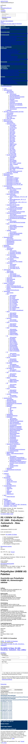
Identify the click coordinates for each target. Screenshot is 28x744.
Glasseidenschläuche (10, 78)
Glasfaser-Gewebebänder (14, 53)
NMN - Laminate (14, 164)
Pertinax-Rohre (13, 227)
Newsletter (9, 484)
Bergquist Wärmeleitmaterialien (14, 240)
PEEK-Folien (13, 136)
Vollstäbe (9, 230)
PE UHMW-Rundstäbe (15, 367)
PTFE (12, 63)
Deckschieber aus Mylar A (13, 177)
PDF (13, 563)
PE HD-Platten (13, 360)
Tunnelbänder (10, 59)
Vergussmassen (15, 75)
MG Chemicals (4, 68)
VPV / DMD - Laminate (15, 163)
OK (2, 739)
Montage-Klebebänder (6, 55)
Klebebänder (4, 48)
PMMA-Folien (13, 144)
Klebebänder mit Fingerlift (13, 60)
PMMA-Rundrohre (14, 380)
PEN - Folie (12, 169)
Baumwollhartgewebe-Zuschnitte (12, 41)
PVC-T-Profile (13, 306)
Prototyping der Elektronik (15, 72)
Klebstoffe (11, 71)
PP (18, 64)
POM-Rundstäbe (14, 333)
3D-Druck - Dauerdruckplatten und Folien (14, 111)
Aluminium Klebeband (12, 415)
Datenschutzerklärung (7, 679)
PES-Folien (12, 140)
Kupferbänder (16, 59)
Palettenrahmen (11, 80)
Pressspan (12, 159)
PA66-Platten (13, 340)
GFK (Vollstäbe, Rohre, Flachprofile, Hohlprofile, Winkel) (12, 40)
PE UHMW (9, 363)
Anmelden (4, 18)
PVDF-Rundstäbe (14, 392)
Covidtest (6, 471)
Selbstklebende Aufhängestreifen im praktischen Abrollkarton (18, 459)
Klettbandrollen (10, 56)
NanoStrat (9, 479)
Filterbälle (3, 78)
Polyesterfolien (13, 161)
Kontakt (8, 476)
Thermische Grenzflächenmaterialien (10, 74)
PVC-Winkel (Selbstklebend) (16, 310)
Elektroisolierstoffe (5, 28)
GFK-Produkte (7, 269)
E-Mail (3, 657)
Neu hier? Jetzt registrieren (7, 21)
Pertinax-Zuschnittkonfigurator (14, 286)
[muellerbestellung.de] (6, 8)
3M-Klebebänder (14, 419)
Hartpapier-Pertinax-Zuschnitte (14, 188)
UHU (11, 411)
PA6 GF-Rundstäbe (14, 349)
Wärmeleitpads (19, 33)
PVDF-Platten (13, 391)
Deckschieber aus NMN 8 (13, 181)
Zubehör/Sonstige (8, 398)
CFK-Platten (10, 263)
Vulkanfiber (12, 157)
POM (15, 63)
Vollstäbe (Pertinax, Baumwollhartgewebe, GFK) (12, 43)
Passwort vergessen (6, 17)
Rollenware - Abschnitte (12, 172)
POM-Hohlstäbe (13, 330)
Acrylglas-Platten (14, 396)
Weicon (11, 410)
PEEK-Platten (13, 314)
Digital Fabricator (11, 496)
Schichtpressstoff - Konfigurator (8, 36)
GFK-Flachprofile (11, 279)
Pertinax (11, 236)
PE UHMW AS (8, 64)
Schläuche (9, 110)
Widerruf (9, 492)
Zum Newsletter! (18, 689)
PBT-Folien (12, 133)
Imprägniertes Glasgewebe (16, 171)
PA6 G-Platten (13, 341)
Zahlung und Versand (12, 481)
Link (13, 738)
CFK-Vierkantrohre (11, 254)
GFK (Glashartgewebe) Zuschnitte (14, 36)
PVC (2, 63)
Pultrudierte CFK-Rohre (15, 253)
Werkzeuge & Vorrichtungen (6, 80)
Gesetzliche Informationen (10, 485)
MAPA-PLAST (7, 119)
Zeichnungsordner (14, 465)
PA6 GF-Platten (13, 342)
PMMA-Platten (13, 381)
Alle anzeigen (10, 91)
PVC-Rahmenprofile (14, 307)
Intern (5, 495)
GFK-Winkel (10, 280)
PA (17, 63)
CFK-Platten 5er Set (14, 267)
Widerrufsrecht (10, 493)
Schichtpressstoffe (5, 34)
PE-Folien (12, 134)
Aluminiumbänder (14, 440)
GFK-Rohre (12, 229)
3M (10, 408)
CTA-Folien (12, 126)
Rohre (8, 223)
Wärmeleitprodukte (5, 32)
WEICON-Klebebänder (12, 51)
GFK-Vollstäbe (10, 272)
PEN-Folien (12, 138)
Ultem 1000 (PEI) (11, 118)
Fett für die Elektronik (15, 98)
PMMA (16, 64)
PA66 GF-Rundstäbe (14, 350)
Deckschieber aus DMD (12, 179)
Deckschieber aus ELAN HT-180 (14, 184)
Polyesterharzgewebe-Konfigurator (18, 218)
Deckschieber (4, 67)
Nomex (11, 165)
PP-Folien (12, 146)
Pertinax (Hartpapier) (12, 115)
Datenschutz (9, 488)
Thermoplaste (4, 61)
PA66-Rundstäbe (14, 346)
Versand (13, 552)
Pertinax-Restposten (14, 192)
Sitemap (8, 483)
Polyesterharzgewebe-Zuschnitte (14, 209)
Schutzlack (10, 74)
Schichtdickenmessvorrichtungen (17, 449)
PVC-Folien (12, 152)
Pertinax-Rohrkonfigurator (13, 290)
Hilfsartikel (9, 468)
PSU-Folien (12, 149)
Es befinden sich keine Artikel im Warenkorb (11, 23)
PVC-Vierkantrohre (14, 299)
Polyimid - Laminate (14, 167)
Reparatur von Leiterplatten (16, 104)
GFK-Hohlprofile (11, 281)
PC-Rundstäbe (13, 356)
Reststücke (12, 42)
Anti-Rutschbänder (14, 442)
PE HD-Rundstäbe (14, 361)
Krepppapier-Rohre (5, 65)
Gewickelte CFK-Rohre (15, 252)
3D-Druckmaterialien (6, 69)
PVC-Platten (13, 296)
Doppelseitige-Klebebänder (16, 429)
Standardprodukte (8, 90)
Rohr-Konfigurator (20, 36)
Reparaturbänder (13, 441)
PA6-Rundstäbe (13, 345)
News (2, 84)
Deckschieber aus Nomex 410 (14, 183)
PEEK (4, 63)
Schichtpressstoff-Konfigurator (14, 213)
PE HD (21, 63)
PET (13, 64)
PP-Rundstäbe (13, 387)
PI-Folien (12, 142)
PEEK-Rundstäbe (14, 315)
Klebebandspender (14, 450)
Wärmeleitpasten (4, 33)
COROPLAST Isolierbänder (16, 421)
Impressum (9, 491)
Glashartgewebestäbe (15, 234)
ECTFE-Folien (13, 127)
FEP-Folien (12, 129)
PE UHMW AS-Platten (15, 371)
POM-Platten (13, 331)
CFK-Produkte (7, 246)
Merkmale (9, 563)
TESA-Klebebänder (5, 49)
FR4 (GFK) (9, 117)
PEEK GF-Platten (14, 317)
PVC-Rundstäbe (13, 300)
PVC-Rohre (12, 298)
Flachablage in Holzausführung (17, 457)
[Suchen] (15, 25)
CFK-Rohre (9, 249)
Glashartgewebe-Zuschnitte (13, 204)
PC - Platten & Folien (15, 354)
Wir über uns (10, 480)
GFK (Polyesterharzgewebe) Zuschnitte (9, 38)
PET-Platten (12, 375)
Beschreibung (4, 563)
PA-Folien (12, 130)
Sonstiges (3, 76)
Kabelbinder (10, 82)
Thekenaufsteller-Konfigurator (14, 469)
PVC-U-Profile (13, 303)
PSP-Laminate (13, 160)
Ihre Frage (4, 661)
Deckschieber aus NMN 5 (13, 180)
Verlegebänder (10, 57)
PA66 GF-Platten (14, 344)
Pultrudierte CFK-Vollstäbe (16, 261)
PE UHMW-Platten (14, 365)
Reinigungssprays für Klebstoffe (14, 403)
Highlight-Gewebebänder (16, 426)
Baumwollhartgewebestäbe (16, 233)
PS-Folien (12, 148)
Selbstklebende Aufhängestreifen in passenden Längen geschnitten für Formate (18, 463)
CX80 (5, 88)
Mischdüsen (12, 448)
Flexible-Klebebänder (15, 436)
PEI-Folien (12, 137)
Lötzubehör (6, 72)
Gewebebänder (10, 52)
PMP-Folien (12, 145)
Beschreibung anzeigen (6, 546)
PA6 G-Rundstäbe (14, 348)
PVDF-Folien (13, 153)
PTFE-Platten (13, 325)
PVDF (20, 64)
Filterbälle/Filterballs (11, 400)
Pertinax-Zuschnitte (14, 191)
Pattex (11, 413)
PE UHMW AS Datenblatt (11, 641)
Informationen (7, 477)
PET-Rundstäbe (13, 376)
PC (18, 63)
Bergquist (25, 33)
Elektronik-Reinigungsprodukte (18, 69)
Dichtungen (6, 245)
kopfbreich (6, 473)
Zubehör (12, 467)
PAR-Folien (12, 131)
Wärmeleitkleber (12, 33)
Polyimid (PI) (10, 114)
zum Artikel (3, 654)
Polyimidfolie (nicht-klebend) (16, 168)
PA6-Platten (12, 338)
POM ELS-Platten (14, 334)
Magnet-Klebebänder (15, 433)
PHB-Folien (12, 141)
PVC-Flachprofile (14, 302)
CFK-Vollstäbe (10, 259)
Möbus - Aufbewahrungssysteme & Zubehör (9, 82)
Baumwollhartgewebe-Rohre (16, 226)
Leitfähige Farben (14, 100)
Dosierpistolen (13, 446)
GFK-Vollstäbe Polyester (15, 276)
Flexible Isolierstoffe (14, 29)
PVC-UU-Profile (14, 304)
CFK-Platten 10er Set (15, 268)
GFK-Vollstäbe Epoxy (15, 275)
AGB (8, 489)
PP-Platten (12, 386)
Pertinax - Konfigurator (6, 47)
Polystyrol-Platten (14, 321)
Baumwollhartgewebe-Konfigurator (18, 215)
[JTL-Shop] (4, 742)
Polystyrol (8, 63)
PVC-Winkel (13, 309)
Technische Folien (5, 29)
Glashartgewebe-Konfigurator (17, 217)
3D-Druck (3, 26)
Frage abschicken (5, 686)
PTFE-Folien (13, 150)
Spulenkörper (18, 80)
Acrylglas (24, 64)
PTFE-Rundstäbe (14, 326)
